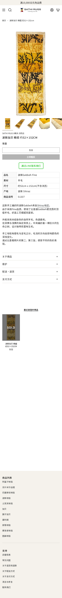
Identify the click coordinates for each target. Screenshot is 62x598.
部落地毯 (6, 525)
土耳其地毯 (7, 503)
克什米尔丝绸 (8, 487)
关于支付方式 (8, 576)
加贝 (4, 508)
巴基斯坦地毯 (8, 492)
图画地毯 (6, 535)
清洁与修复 (7, 581)
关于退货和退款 (9, 565)
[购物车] (58, 10)
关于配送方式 (8, 571)
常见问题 (6, 560)
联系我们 (6, 587)
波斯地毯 (6, 498)
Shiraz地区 (43, 205)
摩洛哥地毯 (7, 530)
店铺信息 (6, 554)
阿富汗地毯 (7, 481)
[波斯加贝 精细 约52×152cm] (11, 327)
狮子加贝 (6, 514)
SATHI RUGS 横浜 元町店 (13, 133)
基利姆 (5, 519)
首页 (4, 20)
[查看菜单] (4, 10)
